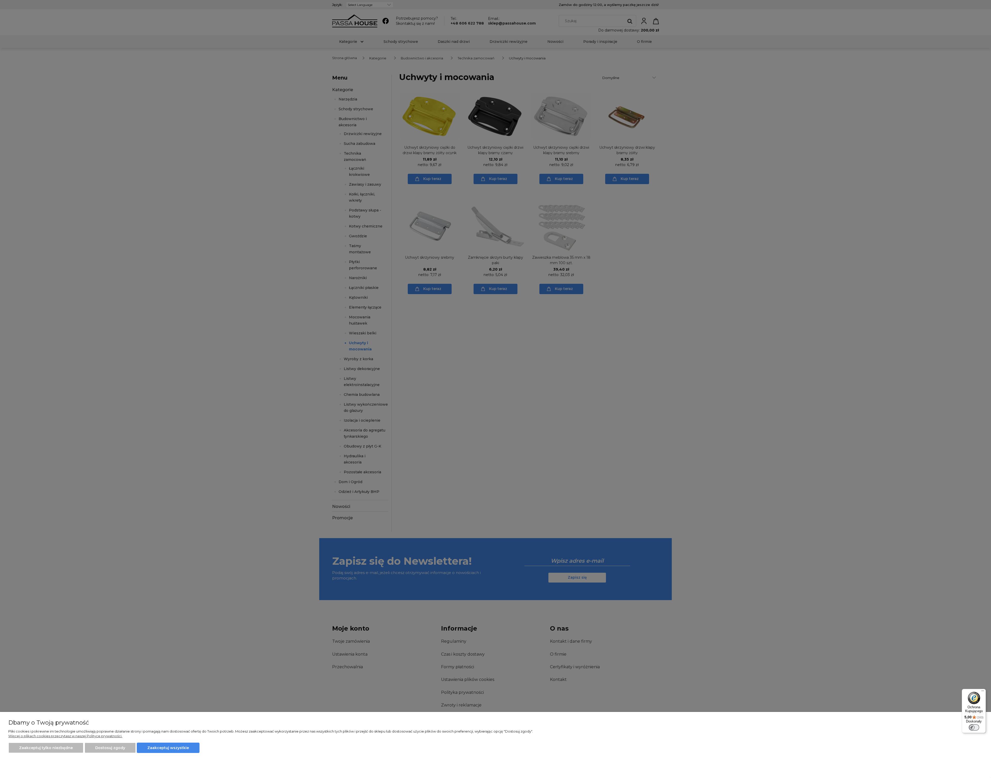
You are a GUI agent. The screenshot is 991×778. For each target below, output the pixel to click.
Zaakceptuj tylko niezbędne (46, 747)
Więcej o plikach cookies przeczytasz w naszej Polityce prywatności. (65, 736)
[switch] (974, 727)
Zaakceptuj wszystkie (168, 747)
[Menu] (983, 692)
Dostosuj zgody (110, 747)
